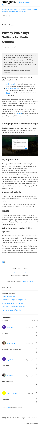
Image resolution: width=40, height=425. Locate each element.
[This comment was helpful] (36, 326)
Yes (15, 272)
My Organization (11, 84)
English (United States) (29, 418)
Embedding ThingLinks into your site (14, 300)
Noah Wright (11, 344)
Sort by (34, 320)
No (25, 272)
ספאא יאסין (10, 328)
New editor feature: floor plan (11, 310)
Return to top (6, 287)
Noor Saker (10, 376)
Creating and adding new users (12, 303)
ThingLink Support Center (9, 9)
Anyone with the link (12, 88)
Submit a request (27, 281)
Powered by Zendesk (32, 423)
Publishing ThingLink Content (17, 11)
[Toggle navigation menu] (34, 3)
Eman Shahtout (12, 393)
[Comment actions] (36, 335)
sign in (8, 407)
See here (19, 114)
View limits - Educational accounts (13, 306)
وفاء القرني (10, 360)
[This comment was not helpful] (36, 332)
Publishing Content (8, 296)
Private (8, 93)
